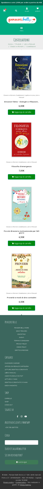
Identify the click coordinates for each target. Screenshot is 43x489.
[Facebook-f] (17, 416)
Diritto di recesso (21, 350)
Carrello (8, 398)
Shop (6, 402)
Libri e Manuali (32, 162)
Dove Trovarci (21, 331)
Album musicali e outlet (14, 376)
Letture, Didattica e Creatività (16, 369)
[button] (22, 28)
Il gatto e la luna (30, 95)
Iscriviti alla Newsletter (15, 449)
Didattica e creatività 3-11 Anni (16, 382)
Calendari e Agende (12, 363)
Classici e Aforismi (9, 95)
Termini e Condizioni (21, 340)
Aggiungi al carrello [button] (22, 112)
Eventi (21, 337)
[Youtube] (26, 416)
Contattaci (21, 334)
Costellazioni (20, 95)
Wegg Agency (25, 485)
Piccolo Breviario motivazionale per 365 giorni (21, 232)
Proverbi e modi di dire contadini (21, 297)
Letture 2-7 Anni (11, 379)
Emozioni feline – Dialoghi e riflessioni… (21, 102)
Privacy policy (21, 344)
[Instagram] (21, 416)
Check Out (9, 405)
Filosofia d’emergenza (22, 166)
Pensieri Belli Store (21, 328)
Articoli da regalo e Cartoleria (17, 366)
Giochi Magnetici (11, 385)
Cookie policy (21, 347)
